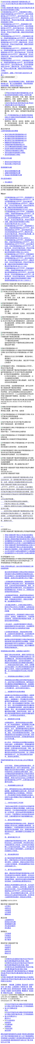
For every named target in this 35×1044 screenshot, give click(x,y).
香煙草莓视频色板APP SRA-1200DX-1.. (18, 280)
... (2, 526)
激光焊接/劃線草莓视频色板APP (16, 136)
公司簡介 (8, 906)
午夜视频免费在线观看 (23, 1038)
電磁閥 (8, 991)
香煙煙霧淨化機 (6, 167)
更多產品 (8, 928)
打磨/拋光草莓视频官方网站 (14, 150)
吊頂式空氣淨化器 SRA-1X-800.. (16, 224)
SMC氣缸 (8, 987)
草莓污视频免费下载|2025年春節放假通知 (19, 535)
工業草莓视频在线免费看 (9, 131)
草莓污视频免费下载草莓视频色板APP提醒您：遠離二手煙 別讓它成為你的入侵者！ (16, 73)
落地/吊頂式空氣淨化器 (13, 162)
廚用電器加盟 (16, 989)
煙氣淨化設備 (7, 993)
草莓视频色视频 (12, 1036)
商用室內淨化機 (6, 158)
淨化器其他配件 (6, 178)
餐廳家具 (25, 991)
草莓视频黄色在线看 (14, 1034)
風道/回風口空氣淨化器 (13, 164)
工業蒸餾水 (16, 987)
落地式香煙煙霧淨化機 (12, 171)
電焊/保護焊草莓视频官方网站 (15, 152)
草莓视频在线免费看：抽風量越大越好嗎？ (15, 651)
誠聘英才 (8, 949)
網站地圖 (4, 1034)
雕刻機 (11, 985)
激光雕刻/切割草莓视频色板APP (16, 138)
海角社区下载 (25, 1040)
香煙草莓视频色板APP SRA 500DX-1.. (17, 238)
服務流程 (8, 914)
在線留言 (8, 947)
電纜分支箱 (7, 989)
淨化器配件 (8, 182)
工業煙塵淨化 (9, 920)
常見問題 (8, 937)
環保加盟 (25, 985)
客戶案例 (8, 939)
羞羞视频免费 (15, 1040)
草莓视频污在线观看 (8, 1038)
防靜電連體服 (16, 991)
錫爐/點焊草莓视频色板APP (14, 142)
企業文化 (8, 908)
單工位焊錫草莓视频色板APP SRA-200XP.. (19, 209)
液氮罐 (24, 989)
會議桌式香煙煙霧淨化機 (13, 175)
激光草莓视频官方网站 (17, 81)
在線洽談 (8, 951)
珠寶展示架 (24, 987)
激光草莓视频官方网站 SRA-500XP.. (17, 252)
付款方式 (8, 945)
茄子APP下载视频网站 (26, 1036)
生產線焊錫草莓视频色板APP (15, 144)
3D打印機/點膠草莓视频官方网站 (16, 146)
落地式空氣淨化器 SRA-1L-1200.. (16, 266)
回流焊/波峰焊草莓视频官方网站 (16, 148)
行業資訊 (8, 935)
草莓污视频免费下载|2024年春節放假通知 (19, 547)
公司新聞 (8, 912)
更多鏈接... (19, 993)
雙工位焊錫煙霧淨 (16, 83)
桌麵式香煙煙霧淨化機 (12, 173)
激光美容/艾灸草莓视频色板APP (16, 140)
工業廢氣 (18, 985)
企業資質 (8, 910)
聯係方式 (8, 953)
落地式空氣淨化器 (16, 85)
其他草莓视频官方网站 (12, 154)
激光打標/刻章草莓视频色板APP (16, 134)
